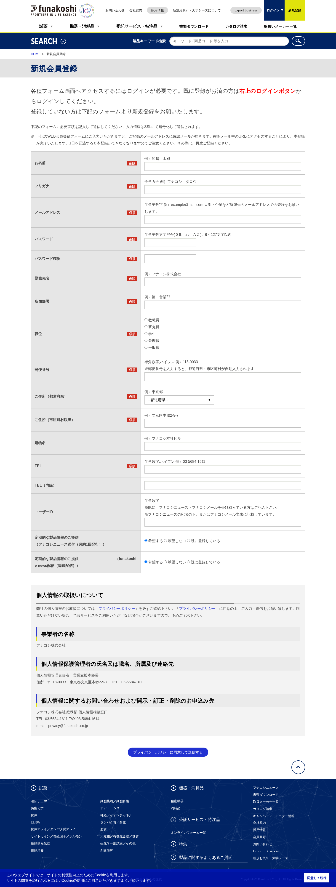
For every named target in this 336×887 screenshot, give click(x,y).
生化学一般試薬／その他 (118, 843)
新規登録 (294, 10)
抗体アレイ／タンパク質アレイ (53, 829)
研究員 (153, 327)
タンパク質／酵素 (113, 822)
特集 (183, 844)
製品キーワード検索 (149, 41)
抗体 (34, 815)
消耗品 (175, 808)
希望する (155, 541)
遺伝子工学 (39, 801)
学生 (152, 334)
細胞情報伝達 (40, 843)
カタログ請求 (236, 26)
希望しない (177, 541)
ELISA (35, 822)
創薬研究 (106, 850)
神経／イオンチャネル (116, 815)
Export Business (266, 851)
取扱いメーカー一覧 (280, 26)
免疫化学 (37, 808)
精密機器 (177, 801)
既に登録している (205, 541)
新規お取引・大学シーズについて (197, 10)
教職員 (153, 320)
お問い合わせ (115, 10)
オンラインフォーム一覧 (188, 832)
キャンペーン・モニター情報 (274, 816)
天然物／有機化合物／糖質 (119, 836)
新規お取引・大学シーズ (270, 858)
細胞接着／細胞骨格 (114, 801)
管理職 (153, 341)
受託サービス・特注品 (136, 26)
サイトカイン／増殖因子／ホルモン (56, 836)
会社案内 (135, 10)
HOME (35, 54)
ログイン (272, 6)
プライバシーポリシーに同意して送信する (168, 752)
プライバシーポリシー (117, 608)
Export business (246, 10)
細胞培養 (37, 850)
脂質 (103, 829)
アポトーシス (110, 808)
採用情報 (157, 10)
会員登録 (259, 837)
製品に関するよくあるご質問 (205, 857)
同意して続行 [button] (316, 878)
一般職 (153, 347)
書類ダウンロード (194, 26)
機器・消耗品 (82, 26)
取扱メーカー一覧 (266, 802)
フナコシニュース (266, 787)
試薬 (43, 26)
